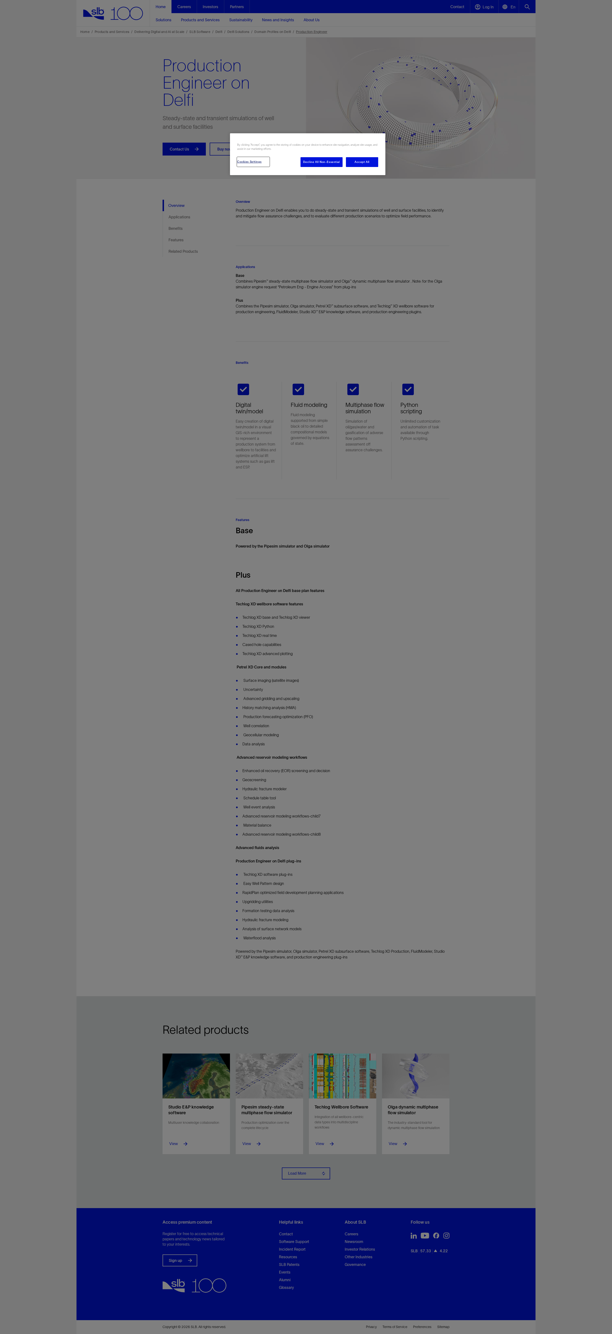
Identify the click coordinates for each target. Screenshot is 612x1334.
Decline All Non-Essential (321, 162)
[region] (307, 154)
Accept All (362, 162)
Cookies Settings (249, 161)
